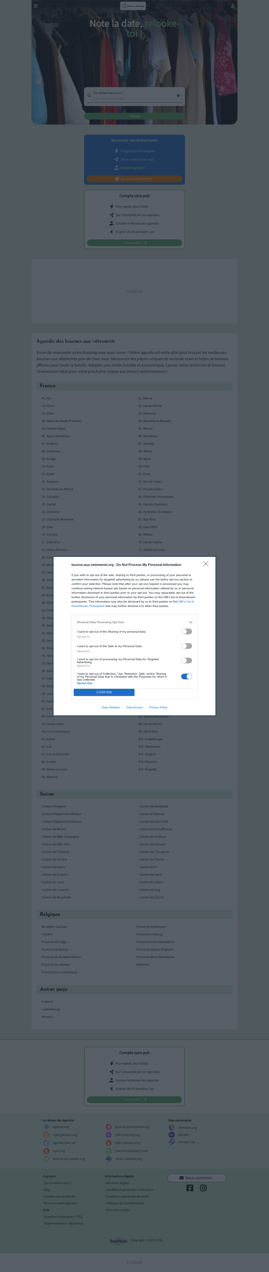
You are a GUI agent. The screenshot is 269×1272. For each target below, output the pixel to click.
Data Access (134, 707)
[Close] (207, 565)
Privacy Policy (158, 707)
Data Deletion (111, 707)
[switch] (186, 631)
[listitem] (134, 622)
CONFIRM (104, 692)
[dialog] (134, 636)
